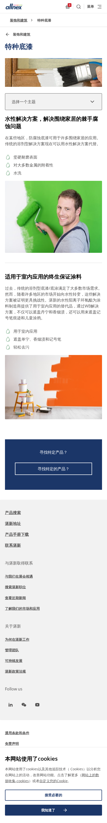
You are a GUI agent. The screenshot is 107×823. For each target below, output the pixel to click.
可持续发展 (13, 660)
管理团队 (12, 650)
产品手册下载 (17, 534)
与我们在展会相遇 (19, 576)
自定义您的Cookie (53, 780)
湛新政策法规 (15, 671)
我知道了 (48, 810)
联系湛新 (13, 545)
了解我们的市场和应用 (22, 608)
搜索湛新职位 (15, 587)
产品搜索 (13, 512)
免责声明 (12, 743)
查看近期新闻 (15, 597)
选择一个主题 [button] (24, 101)
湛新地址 (13, 523)
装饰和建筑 (18, 20)
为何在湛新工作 (17, 639)
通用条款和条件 (17, 732)
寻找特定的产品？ (53, 468)
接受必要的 (53, 795)
